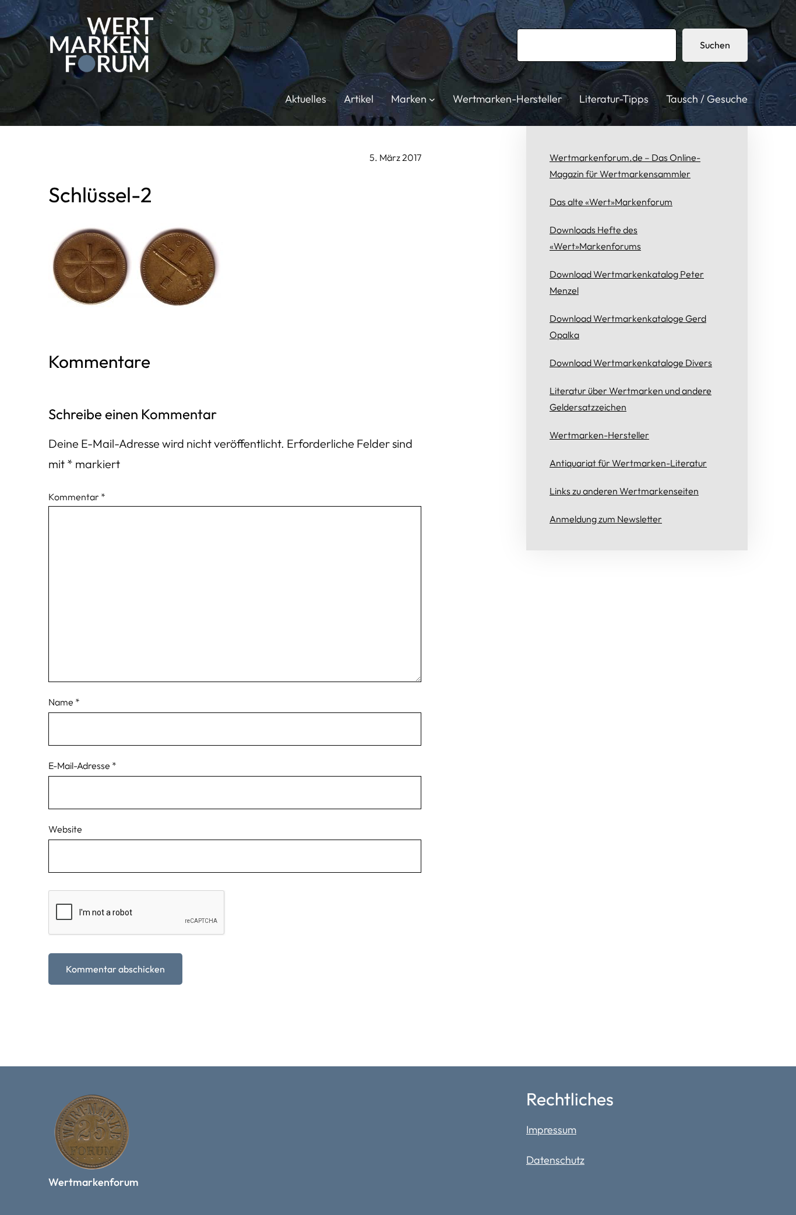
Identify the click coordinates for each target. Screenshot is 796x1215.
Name (64, 702)
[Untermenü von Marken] (432, 99)
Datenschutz (555, 1160)
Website (65, 829)
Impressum (551, 1129)
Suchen (715, 45)
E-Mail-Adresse (82, 765)
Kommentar (76, 497)
